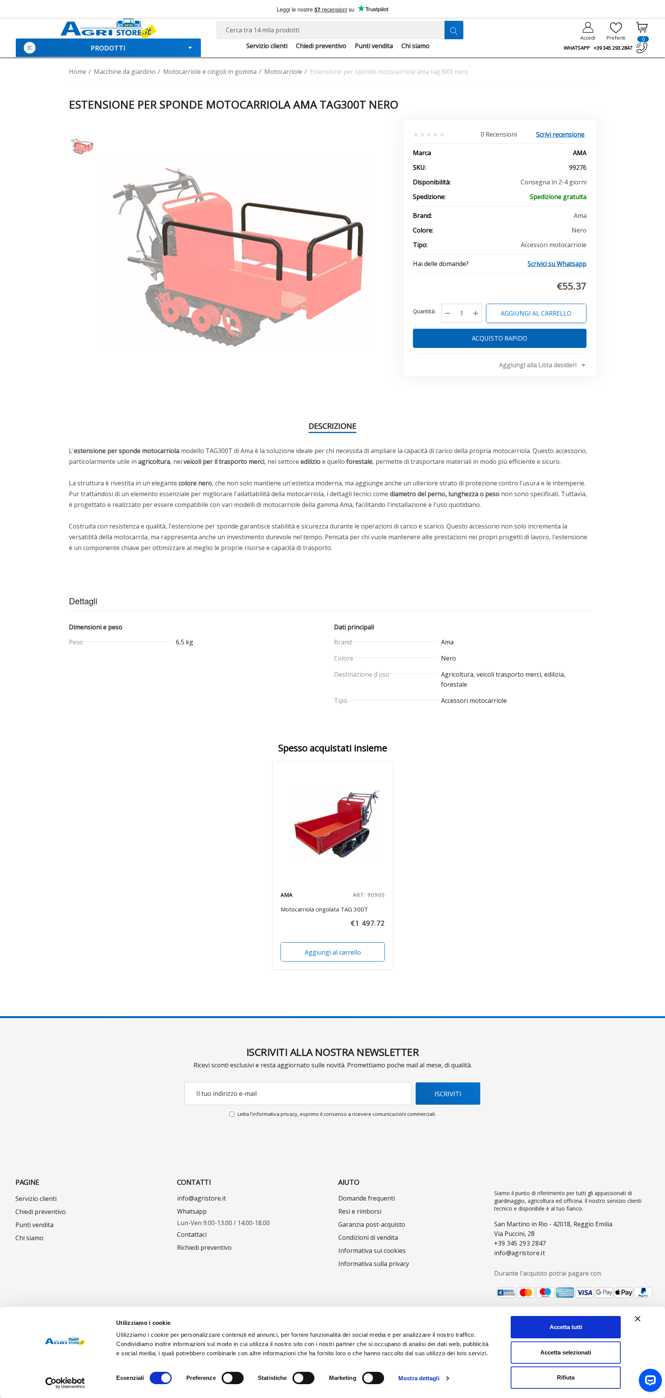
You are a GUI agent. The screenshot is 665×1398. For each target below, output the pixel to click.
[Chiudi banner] (637, 1318)
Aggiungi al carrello (536, 313)
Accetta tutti (566, 1327)
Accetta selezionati (565, 1352)
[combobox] (340, 30)
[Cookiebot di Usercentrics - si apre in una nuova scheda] (65, 1383)
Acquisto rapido (500, 338)
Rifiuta (566, 1377)
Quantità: (424, 311)
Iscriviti (447, 1093)
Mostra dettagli (418, 1378)
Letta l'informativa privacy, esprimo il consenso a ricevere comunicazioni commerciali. (336, 1113)
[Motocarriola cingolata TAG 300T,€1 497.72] (332, 821)
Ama (579, 153)
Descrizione (332, 426)
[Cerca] (453, 30)
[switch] (233, 1378)
